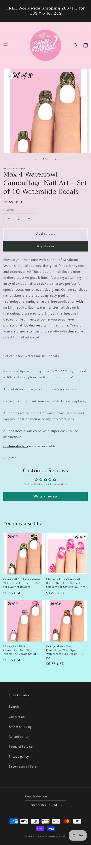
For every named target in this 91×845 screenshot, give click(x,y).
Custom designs (15, 446)
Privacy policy (19, 757)
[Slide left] (36, 159)
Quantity (9, 209)
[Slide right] (55, 159)
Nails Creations (40, 836)
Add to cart (45, 234)
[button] (5, 45)
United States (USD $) (42, 805)
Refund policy (19, 737)
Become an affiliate (22, 766)
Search (14, 707)
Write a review (45, 496)
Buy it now (45, 246)
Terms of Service (21, 747)
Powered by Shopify (57, 836)
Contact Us (17, 717)
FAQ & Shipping (20, 727)
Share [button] (12, 457)
